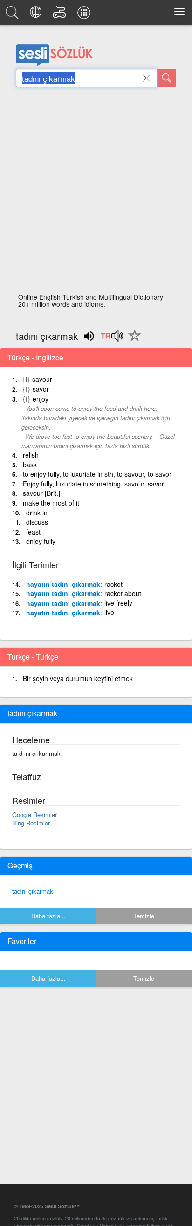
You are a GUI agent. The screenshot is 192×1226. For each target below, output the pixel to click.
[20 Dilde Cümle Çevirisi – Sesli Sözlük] (37, 15)
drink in (37, 512)
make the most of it (51, 502)
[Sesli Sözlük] (13, 15)
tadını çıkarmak (32, 891)
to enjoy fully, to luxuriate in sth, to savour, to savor (97, 474)
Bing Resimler (31, 822)
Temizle (143, 915)
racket (113, 584)
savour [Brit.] (41, 493)
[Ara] (167, 78)
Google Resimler (34, 814)
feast (33, 531)
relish (31, 454)
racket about (122, 593)
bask (30, 464)
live (109, 612)
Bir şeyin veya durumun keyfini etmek (78, 678)
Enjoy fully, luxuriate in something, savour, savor (93, 483)
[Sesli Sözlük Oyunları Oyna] (60, 15)
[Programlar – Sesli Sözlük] (85, 15)
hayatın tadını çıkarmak (63, 584)
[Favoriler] (132, 340)
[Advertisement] (96, 193)
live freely (118, 602)
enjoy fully (40, 541)
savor (41, 389)
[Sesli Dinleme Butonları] (111, 339)
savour (42, 379)
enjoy (40, 398)
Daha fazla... (48, 915)
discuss (37, 522)
